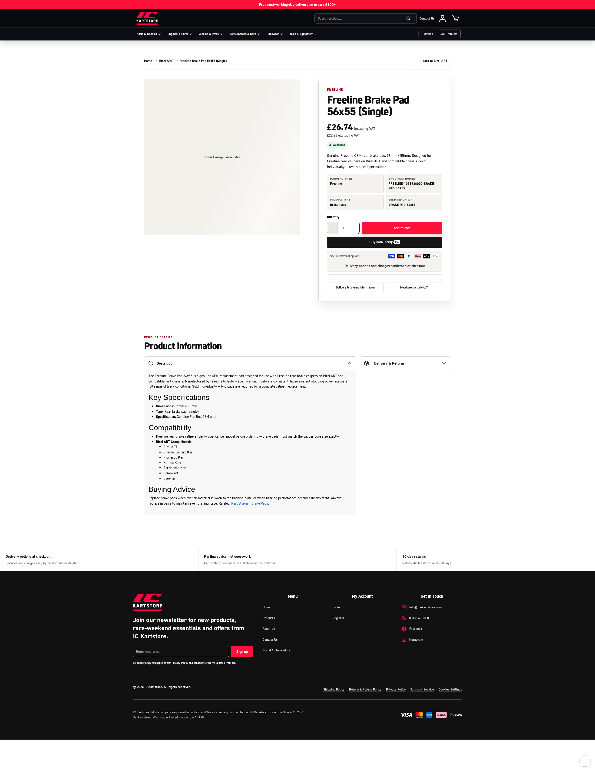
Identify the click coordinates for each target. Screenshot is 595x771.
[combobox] (365, 18)
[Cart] (455, 18)
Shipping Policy (333, 689)
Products (269, 618)
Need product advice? (414, 287)
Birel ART (165, 61)
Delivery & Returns (389, 363)
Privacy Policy (396, 689)
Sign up (242, 651)
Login (336, 607)
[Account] (442, 18)
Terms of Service (422, 689)
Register (338, 618)
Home (148, 61)
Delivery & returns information (355, 287)
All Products (449, 34)
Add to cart (402, 227)
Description (165, 363)
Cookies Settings (450, 689)
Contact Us (427, 18)
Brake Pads (259, 503)
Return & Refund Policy (365, 689)
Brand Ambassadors (277, 650)
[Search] (408, 18)
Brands (428, 34)
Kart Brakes (240, 503)
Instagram (416, 639)
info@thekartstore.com (425, 607)
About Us (269, 629)
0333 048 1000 (419, 618)
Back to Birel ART (432, 61)
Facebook (415, 629)
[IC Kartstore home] (147, 18)
